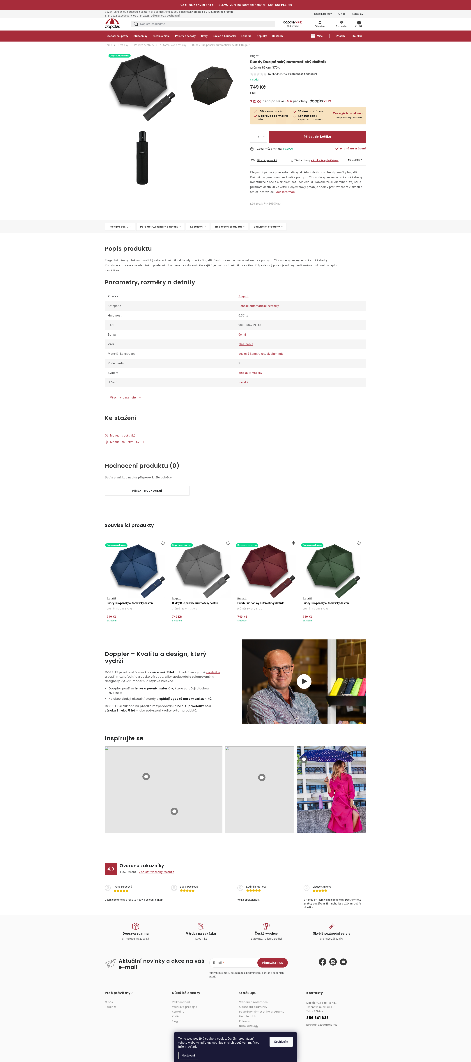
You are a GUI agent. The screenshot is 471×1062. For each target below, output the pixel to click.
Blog (175, 1021)
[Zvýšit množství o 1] (264, 136)
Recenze (111, 1007)
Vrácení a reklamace (253, 1002)
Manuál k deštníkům (124, 435)
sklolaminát (275, 353)
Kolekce (244, 1021)
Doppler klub (247, 1016)
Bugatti (255, 56)
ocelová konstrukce (251, 353)
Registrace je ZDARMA (347, 115)
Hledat (136, 24)
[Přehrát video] (304, 681)
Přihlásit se (272, 962)
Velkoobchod (181, 1002)
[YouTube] (343, 962)
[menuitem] (118, 36)
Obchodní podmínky (253, 1007)
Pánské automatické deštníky (258, 306)
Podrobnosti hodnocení (302, 73)
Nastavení (188, 1055)
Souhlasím (281, 1041)
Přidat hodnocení (147, 490)
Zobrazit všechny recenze (156, 872)
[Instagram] (333, 962)
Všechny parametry (123, 397)
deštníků (213, 672)
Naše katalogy (323, 13)
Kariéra (177, 1016)
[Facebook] (322, 962)
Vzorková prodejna (184, 1007)
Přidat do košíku (317, 136)
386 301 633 (317, 1018)
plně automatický (250, 373)
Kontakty (357, 13)
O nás (342, 13)
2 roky (306, 160)
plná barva (245, 344)
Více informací (285, 192)
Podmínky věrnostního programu (261, 1011)
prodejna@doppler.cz (322, 1025)
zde (194, 1046)
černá (242, 334)
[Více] (317, 36)
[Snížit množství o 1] (253, 136)
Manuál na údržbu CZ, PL (127, 442)
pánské (243, 382)
